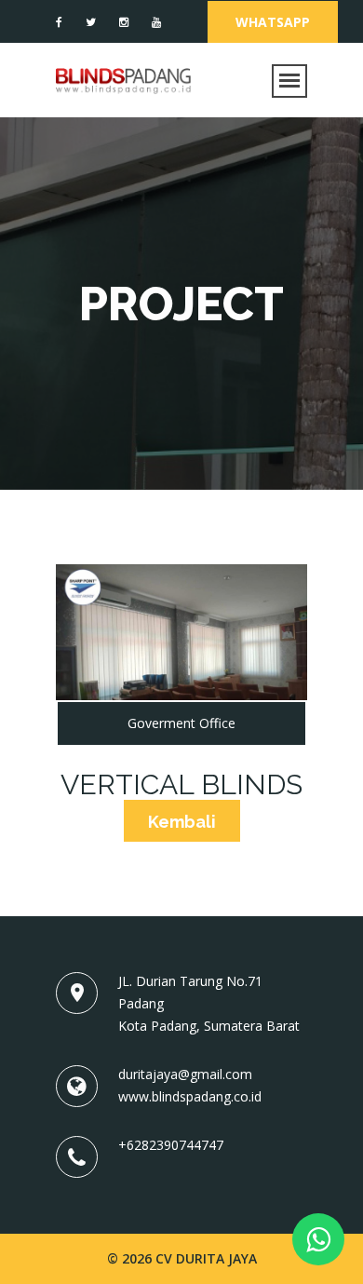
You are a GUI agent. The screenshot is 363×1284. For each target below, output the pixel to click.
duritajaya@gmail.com (185, 1074)
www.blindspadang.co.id (190, 1096)
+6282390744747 (170, 1145)
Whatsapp (272, 22)
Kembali (182, 821)
